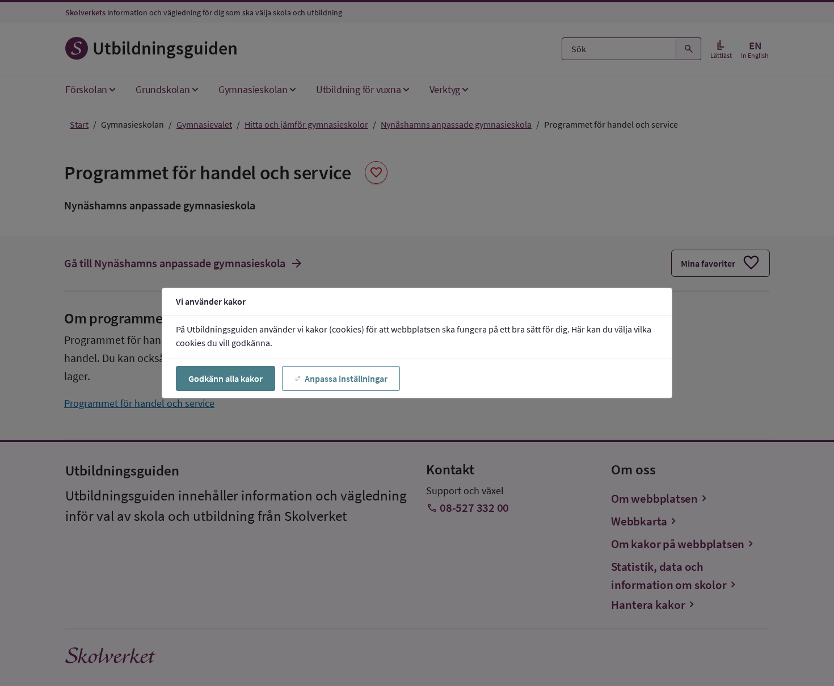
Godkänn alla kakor (225, 378)
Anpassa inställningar (346, 378)
